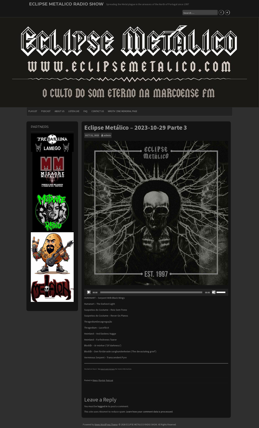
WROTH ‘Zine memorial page (122, 111)
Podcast (46, 111)
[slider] (221, 292)
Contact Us (97, 111)
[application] (156, 292)
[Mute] (213, 292)
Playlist (32, 111)
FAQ (85, 111)
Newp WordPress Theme (106, 424)
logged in (102, 406)
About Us (59, 111)
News (95, 380)
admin (107, 135)
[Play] (89, 292)
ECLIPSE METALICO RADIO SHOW (66, 4)
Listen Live (73, 111)
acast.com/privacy (108, 369)
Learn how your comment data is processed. (149, 411)
